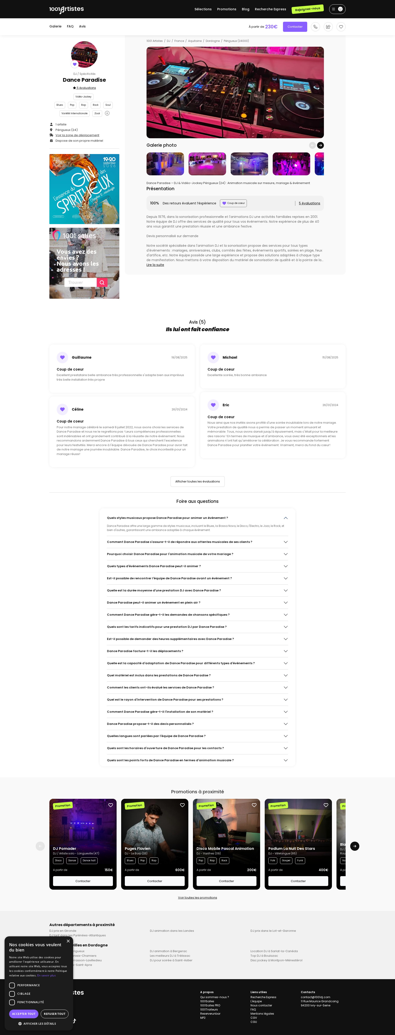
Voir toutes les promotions (197, 897)
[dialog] (39, 983)
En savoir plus (46, 975)
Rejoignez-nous (307, 9)
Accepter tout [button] (23, 1014)
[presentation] (312, 145)
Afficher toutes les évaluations (197, 481)
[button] (39, 1023)
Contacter (295, 26)
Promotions (226, 9)
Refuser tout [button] (54, 1014)
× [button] (68, 941)
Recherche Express (270, 9)
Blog (245, 9)
